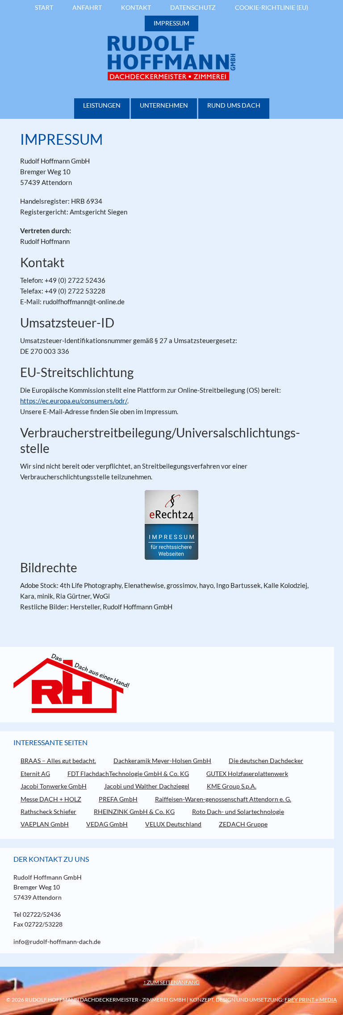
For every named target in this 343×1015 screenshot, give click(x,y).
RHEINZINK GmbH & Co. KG (134, 811)
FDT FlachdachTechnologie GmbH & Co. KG (128, 773)
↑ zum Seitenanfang (171, 982)
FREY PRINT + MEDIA (310, 999)
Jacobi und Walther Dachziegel (146, 786)
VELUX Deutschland (173, 824)
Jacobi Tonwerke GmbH (54, 786)
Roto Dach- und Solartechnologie (238, 811)
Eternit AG (35, 773)
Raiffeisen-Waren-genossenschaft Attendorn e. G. (223, 799)
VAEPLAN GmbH (45, 824)
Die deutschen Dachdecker (266, 760)
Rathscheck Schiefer (48, 811)
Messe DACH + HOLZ (51, 799)
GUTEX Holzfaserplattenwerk (247, 773)
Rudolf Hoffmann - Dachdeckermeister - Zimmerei (171, 58)
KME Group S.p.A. (231, 786)
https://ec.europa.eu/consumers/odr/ (73, 401)
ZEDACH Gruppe (243, 824)
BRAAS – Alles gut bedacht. (58, 760)
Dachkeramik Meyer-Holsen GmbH (162, 760)
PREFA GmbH (118, 799)
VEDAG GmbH (107, 824)
